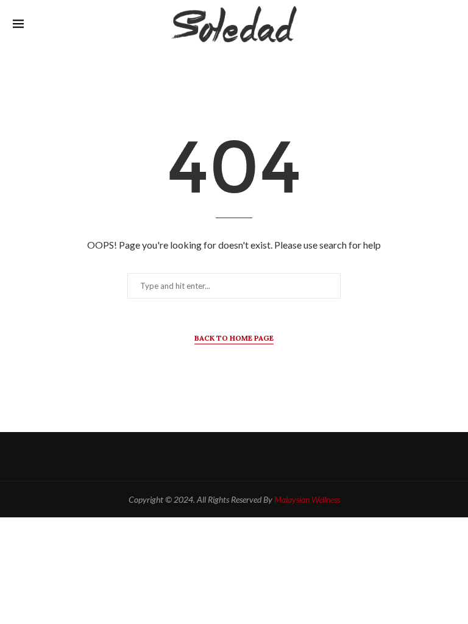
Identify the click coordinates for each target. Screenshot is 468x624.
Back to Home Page (234, 337)
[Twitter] (234, 456)
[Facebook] (207, 456)
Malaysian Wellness (307, 499)
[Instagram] (261, 456)
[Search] (449, 25)
